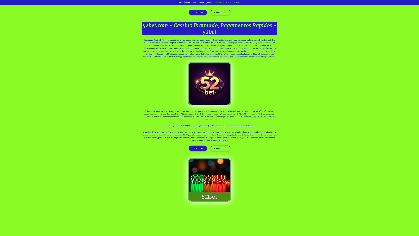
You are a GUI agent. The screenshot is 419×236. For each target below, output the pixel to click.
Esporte (237, 3)
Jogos (209, 3)
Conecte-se (220, 12)
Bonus (228, 3)
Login (187, 3)
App (194, 3)
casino (201, 3)
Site (180, 3)
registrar (197, 12)
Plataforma (218, 3)
